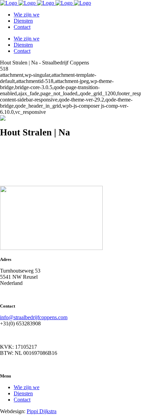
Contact (22, 400)
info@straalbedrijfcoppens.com (33, 317)
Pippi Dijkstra (41, 411)
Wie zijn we (26, 387)
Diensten (23, 393)
